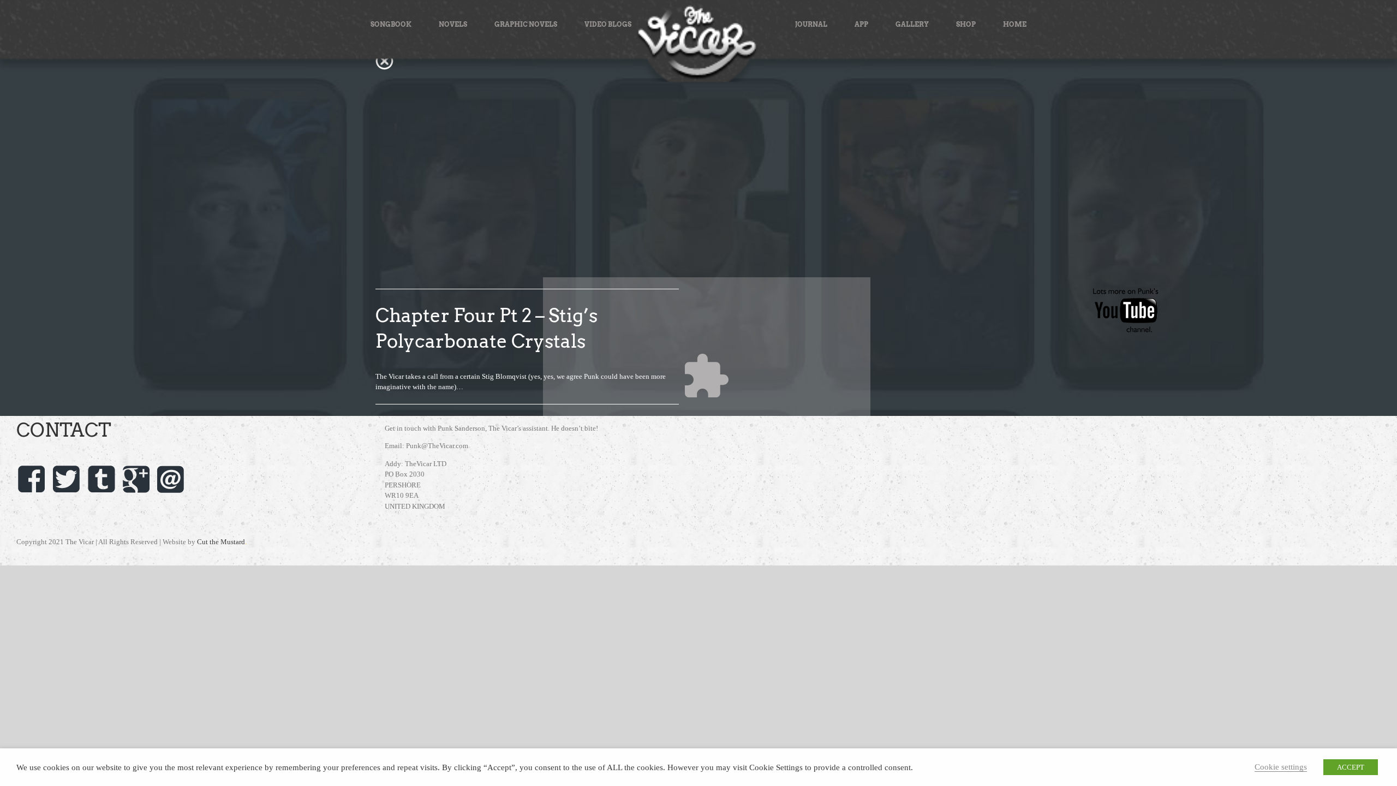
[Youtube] (1126, 292)
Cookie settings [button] (1281, 767)
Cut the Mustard (222, 542)
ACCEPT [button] (1350, 767)
